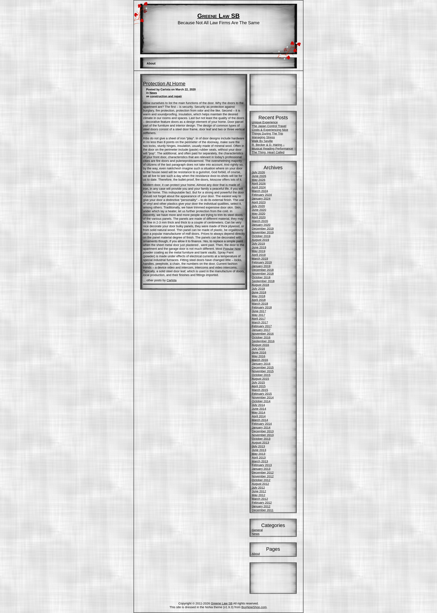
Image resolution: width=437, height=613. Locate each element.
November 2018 (263, 273)
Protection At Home (164, 83)
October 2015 (261, 375)
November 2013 (263, 435)
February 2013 (262, 465)
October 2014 (261, 401)
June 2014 (259, 408)
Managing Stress (263, 137)
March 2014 (260, 420)
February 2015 (262, 393)
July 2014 (258, 405)
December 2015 (263, 367)
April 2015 (259, 386)
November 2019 (263, 232)
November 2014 (263, 397)
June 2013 (259, 450)
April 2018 (259, 300)
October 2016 (261, 337)
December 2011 (262, 510)
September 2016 (263, 341)
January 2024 (261, 198)
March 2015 (260, 390)
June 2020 (259, 210)
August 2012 (260, 484)
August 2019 (260, 240)
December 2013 (263, 431)
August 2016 (260, 345)
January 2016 (261, 363)
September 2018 (263, 281)
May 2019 (258, 251)
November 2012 (263, 476)
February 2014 (262, 424)
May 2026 (258, 180)
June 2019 (259, 247)
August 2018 (260, 285)
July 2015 (258, 382)
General (257, 530)
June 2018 (259, 292)
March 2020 (260, 221)
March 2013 (260, 461)
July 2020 (258, 206)
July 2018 (258, 288)
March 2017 (260, 322)
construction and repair (166, 96)
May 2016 (258, 356)
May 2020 (258, 213)
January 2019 (261, 266)
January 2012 (261, 506)
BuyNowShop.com (254, 607)
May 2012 (258, 495)
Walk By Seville (262, 141)
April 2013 (259, 457)
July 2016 (258, 348)
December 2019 (263, 228)
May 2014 (258, 412)
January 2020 (261, 225)
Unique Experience (265, 122)
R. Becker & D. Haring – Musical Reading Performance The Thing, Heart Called (272, 148)
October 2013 (261, 439)
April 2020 (259, 217)
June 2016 (259, 352)
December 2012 (263, 472)
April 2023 (259, 202)
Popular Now (232, 248)
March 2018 (260, 303)
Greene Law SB (218, 15)
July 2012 (258, 487)
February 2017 (262, 326)
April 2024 (259, 187)
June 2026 (259, 176)
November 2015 (263, 371)
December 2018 (263, 270)
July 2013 (258, 446)
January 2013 (261, 469)
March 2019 (260, 258)
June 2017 (259, 311)
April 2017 (259, 318)
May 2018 (258, 296)
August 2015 (260, 378)
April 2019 (259, 255)
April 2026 (259, 183)
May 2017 (258, 315)
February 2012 (262, 502)
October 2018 (261, 277)
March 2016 (260, 360)
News (153, 93)
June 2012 (259, 491)
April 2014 (259, 416)
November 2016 (263, 333)
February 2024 (262, 195)
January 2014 (261, 427)
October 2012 (261, 480)
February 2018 (262, 307)
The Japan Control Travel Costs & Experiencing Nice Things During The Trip (270, 129)
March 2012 (260, 499)
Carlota (172, 280)
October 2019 (261, 236)
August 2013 (260, 442)
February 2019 (262, 262)
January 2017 (261, 330)
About (151, 63)
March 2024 (260, 191)
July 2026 (258, 172)
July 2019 (258, 243)
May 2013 (258, 454)
